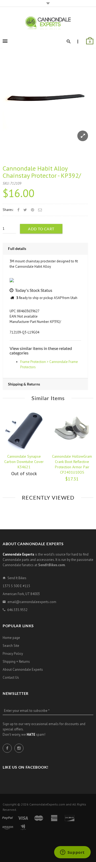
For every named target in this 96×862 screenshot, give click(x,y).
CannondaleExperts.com (47, 804)
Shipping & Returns (24, 384)
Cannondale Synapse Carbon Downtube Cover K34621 (24, 461)
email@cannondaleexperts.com (31, 602)
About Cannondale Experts (23, 669)
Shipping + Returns (16, 661)
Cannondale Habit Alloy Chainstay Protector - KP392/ (42, 171)
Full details (17, 248)
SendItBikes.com (51, 565)
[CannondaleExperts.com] (48, 23)
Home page (11, 637)
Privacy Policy (13, 653)
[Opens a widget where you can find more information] (72, 852)
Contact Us (11, 677)
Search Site (11, 645)
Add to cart (41, 229)
